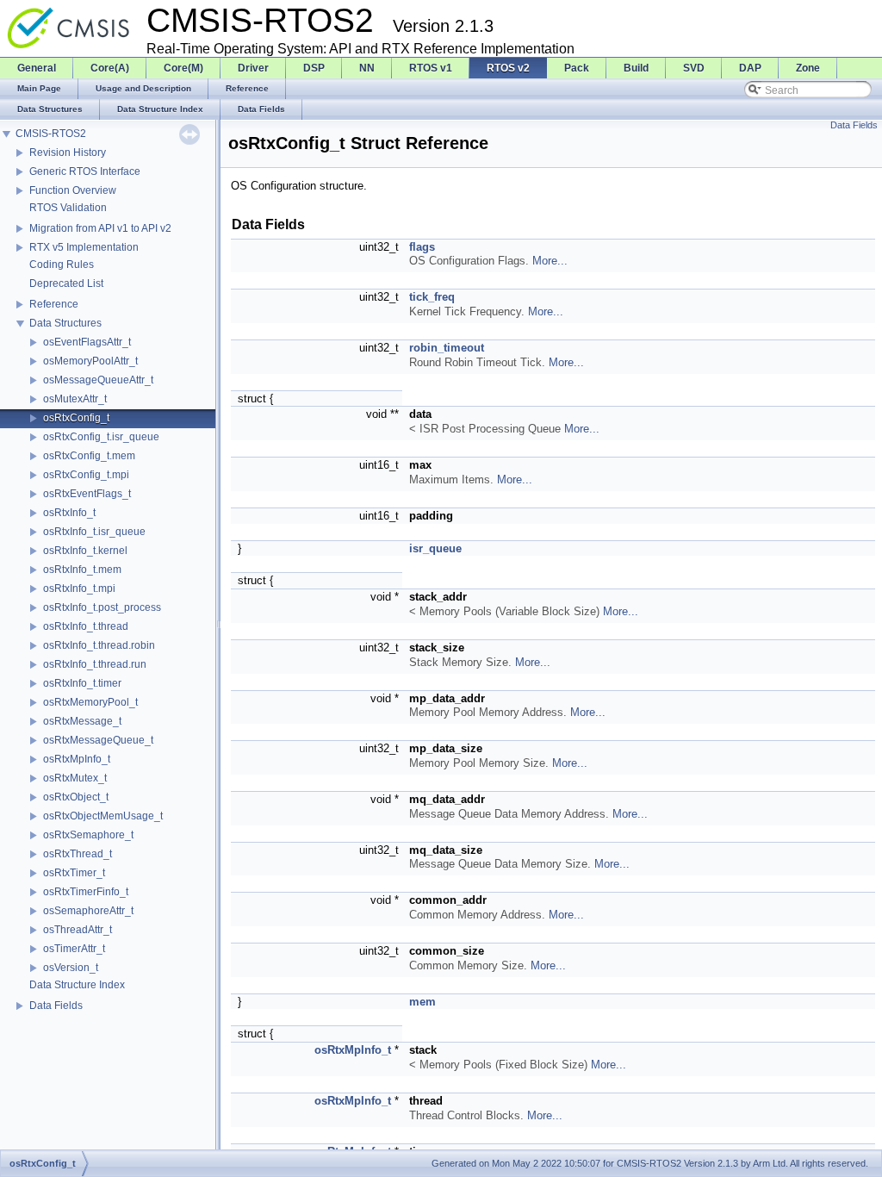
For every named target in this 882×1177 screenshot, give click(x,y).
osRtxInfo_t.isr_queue (94, 532)
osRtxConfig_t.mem (89, 456)
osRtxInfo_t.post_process (102, 607)
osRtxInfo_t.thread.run (94, 664)
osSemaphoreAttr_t (88, 911)
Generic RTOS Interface (84, 171)
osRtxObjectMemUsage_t (103, 816)
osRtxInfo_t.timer (82, 683)
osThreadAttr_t (77, 930)
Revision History (67, 152)
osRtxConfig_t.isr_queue (101, 437)
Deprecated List (66, 283)
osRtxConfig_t (76, 418)
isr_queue (435, 548)
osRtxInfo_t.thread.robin (99, 645)
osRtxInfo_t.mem (82, 570)
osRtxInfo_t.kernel (85, 551)
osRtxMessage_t (82, 721)
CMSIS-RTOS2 (51, 134)
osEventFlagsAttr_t (87, 342)
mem (422, 1001)
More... (550, 260)
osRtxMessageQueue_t (98, 740)
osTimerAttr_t (74, 949)
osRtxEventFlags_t (87, 494)
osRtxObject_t (76, 797)
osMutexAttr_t (75, 399)
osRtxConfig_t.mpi (86, 475)
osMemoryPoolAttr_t (90, 361)
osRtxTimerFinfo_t (85, 892)
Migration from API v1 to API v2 (100, 228)
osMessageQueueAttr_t (98, 380)
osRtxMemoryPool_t (90, 702)
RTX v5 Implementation (84, 247)
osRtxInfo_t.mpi (79, 588)
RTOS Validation (68, 208)
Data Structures (65, 323)
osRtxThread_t (77, 854)
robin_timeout (446, 347)
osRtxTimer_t (74, 873)
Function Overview (72, 190)
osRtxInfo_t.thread (85, 626)
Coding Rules (61, 264)
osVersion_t (70, 968)
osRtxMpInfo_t (76, 759)
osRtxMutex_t (75, 778)
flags (422, 246)
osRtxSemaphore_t (88, 835)
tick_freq (432, 296)
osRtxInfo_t (69, 513)
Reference (53, 304)
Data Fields (56, 1006)
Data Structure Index (77, 985)
